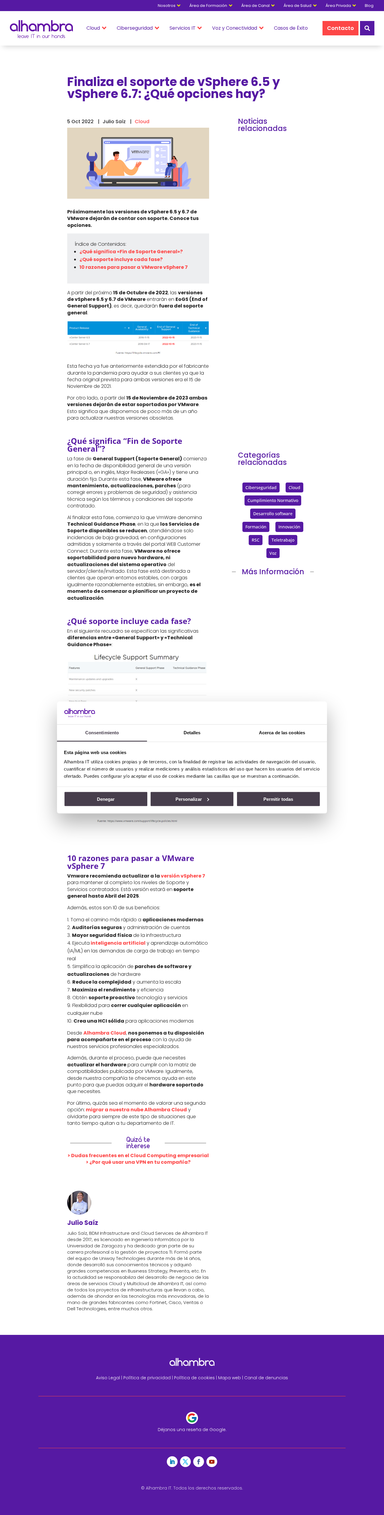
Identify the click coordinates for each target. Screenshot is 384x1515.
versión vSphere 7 (183, 875)
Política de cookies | (196, 1378)
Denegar (106, 798)
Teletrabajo (283, 540)
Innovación (289, 527)
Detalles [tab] (192, 732)
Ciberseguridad (261, 487)
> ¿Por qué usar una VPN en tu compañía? (138, 1162)
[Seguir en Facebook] (198, 1461)
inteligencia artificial (118, 943)
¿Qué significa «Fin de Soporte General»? (131, 251)
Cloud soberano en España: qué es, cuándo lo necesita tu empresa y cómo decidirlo (272, 363)
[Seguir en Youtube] (211, 1461)
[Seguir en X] (185, 1461)
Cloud (142, 121)
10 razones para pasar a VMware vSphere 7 (134, 267)
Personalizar (189, 798)
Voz (273, 553)
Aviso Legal (108, 1378)
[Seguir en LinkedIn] (172, 1461)
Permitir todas (278, 798)
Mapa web (229, 1378)
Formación (255, 527)
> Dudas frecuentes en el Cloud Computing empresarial (138, 1155)
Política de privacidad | (148, 1378)
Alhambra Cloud (104, 1032)
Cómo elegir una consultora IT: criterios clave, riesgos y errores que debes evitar (272, 208)
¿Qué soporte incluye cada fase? (121, 259)
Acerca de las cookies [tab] (282, 732)
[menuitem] (372, 5)
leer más (256, 264)
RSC (256, 540)
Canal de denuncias (266, 1378)
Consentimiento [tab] (102, 732)
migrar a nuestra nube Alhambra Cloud (136, 1109)
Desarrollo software (272, 513)
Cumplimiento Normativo (273, 500)
